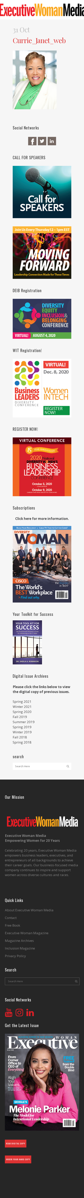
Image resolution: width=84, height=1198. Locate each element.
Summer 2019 (24, 722)
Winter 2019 (22, 732)
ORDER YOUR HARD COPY (18, 1159)
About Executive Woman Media (29, 910)
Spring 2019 (22, 727)
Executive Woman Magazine (26, 933)
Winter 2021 (22, 706)
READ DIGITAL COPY (15, 1143)
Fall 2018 (20, 737)
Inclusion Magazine (20, 948)
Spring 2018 (22, 742)
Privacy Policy (15, 956)
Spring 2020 (22, 711)
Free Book (12, 925)
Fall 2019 (20, 717)
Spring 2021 (22, 701)
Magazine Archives (19, 941)
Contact (11, 918)
